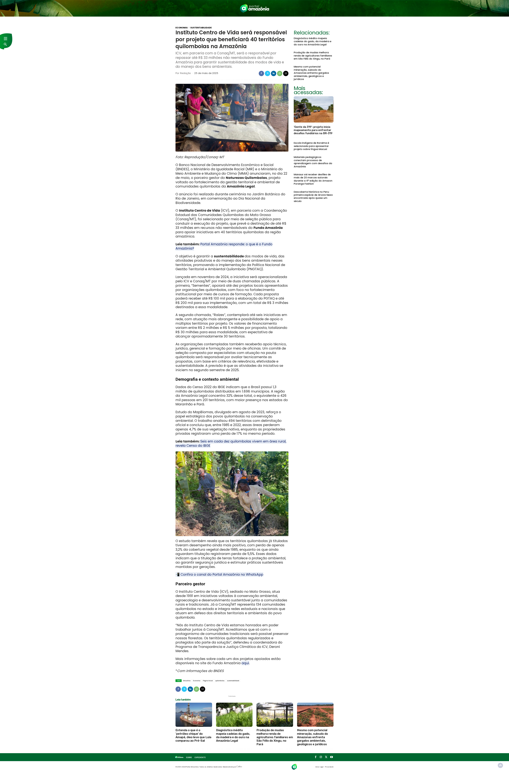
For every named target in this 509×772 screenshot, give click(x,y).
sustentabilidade (233, 681)
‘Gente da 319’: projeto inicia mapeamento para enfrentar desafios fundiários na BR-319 (313, 130)
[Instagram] (321, 757)
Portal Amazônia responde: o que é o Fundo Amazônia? (223, 246)
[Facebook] (261, 73)
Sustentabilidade (201, 28)
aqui (245, 663)
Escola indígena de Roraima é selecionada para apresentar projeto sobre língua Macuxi (311, 146)
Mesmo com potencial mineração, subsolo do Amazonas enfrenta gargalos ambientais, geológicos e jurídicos (311, 73)
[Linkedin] (273, 73)
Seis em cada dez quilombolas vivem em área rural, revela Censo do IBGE (230, 443)
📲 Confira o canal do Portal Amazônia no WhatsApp (219, 574)
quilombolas (219, 681)
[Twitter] (267, 73)
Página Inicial (208, 681)
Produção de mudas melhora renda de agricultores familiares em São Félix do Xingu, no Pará (313, 55)
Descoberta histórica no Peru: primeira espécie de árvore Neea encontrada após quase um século (313, 196)
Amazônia (186, 681)
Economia (181, 28)
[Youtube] (332, 757)
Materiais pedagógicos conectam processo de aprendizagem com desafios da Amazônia (313, 161)
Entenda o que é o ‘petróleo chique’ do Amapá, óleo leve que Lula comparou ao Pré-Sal (193, 735)
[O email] (285, 73)
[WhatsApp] (279, 73)
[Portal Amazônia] (254, 8)
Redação (185, 73)
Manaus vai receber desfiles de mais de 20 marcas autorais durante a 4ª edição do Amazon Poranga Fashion (313, 179)
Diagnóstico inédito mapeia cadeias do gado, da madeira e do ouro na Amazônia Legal (312, 41)
